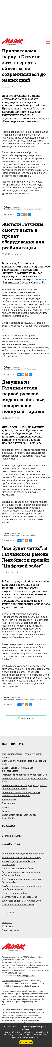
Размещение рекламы (11, 981)
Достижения (13, 535)
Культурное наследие (33, 209)
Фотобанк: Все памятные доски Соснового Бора (25, 780)
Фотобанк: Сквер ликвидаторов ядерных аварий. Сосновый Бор (24, 787)
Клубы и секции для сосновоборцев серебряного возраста (21, 887)
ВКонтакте (8, 926)
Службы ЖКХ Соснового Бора (18, 904)
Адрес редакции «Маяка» (12, 957)
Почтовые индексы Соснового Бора (21, 900)
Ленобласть (41, 699)
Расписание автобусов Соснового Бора (23, 853)
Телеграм (7, 922)
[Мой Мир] (29, 214)
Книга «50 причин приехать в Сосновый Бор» (24, 762)
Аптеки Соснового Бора (15, 893)
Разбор (5, 811)
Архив (5, 807)
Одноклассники (10, 930)
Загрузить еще (28, 718)
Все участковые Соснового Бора (19, 896)
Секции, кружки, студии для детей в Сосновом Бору (21, 874)
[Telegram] (22, 214)
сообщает (42, 118)
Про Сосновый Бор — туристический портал (22, 755)
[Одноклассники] (25, 214)
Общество (15, 207)
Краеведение (9, 799)
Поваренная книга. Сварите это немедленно (19, 816)
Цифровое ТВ (29, 699)
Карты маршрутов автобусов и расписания (19, 863)
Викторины (8, 803)
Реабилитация (30, 369)
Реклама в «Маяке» (12, 835)
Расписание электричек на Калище (21, 857)
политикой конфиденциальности (26, 1037)
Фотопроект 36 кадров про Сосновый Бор (24, 774)
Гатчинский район (15, 209)
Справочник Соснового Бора (17, 868)
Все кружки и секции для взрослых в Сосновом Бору (22, 881)
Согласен (26, 1042)
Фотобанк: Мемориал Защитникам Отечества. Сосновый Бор (21, 794)
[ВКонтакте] (18, 214)
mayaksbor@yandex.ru (26, 976)
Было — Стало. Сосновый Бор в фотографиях (18, 769)
